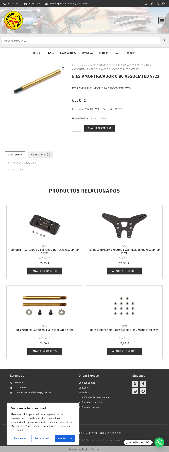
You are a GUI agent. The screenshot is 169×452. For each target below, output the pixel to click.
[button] (162, 20)
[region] (43, 424)
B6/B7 (90, 69)
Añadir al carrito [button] (45, 271)
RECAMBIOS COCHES (133, 65)
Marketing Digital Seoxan (84, 449)
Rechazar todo (42, 438)
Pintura (103, 53)
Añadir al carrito (99, 128)
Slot (117, 53)
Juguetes (131, 53)
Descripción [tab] (15, 154)
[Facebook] (143, 391)
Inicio (36, 53)
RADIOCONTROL (98, 65)
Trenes (50, 53)
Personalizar (20, 438)
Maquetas (87, 53)
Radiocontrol (68, 53)
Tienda (83, 65)
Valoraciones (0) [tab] (40, 154)
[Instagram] (135, 391)
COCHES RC (114, 65)
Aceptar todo (64, 438)
